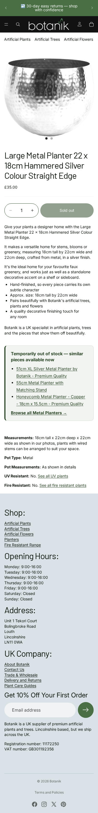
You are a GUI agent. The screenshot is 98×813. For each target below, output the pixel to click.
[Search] (18, 24)
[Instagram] (44, 804)
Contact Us (14, 669)
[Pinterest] (63, 804)
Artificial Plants (17, 39)
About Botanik (17, 664)
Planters (11, 539)
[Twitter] (54, 804)
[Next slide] (92, 8)
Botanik (55, 781)
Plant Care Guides (20, 685)
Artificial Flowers (78, 39)
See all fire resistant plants (62, 485)
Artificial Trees (47, 39)
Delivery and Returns (22, 680)
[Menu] (6, 24)
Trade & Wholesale (21, 675)
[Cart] (91, 24)
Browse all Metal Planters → (39, 412)
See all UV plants (53, 476)
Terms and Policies (49, 792)
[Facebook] (34, 804)
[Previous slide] (6, 8)
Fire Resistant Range (22, 544)
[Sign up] (86, 710)
